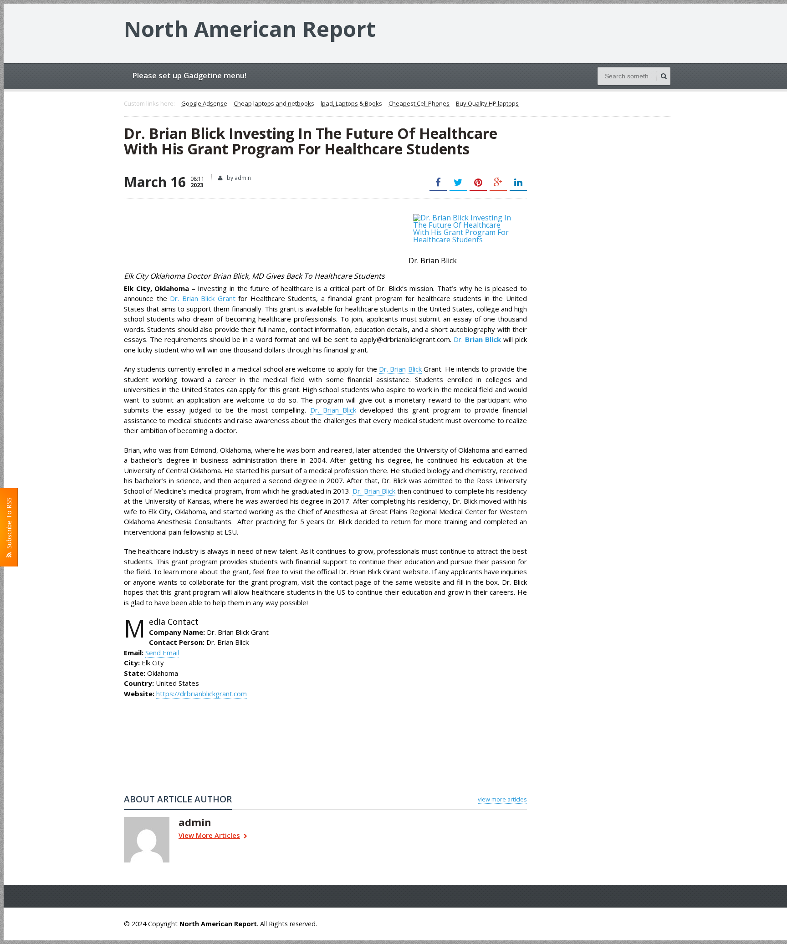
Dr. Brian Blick (400, 368)
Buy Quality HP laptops (487, 104)
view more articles (502, 799)
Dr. (478, 339)
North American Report (250, 28)
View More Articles (209, 836)
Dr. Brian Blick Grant (202, 298)
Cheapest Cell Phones (419, 104)
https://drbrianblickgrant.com (201, 693)
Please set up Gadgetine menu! (189, 75)
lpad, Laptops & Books (351, 104)
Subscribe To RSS (9, 524)
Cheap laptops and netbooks (274, 104)
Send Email (162, 652)
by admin (238, 178)
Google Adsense (204, 104)
